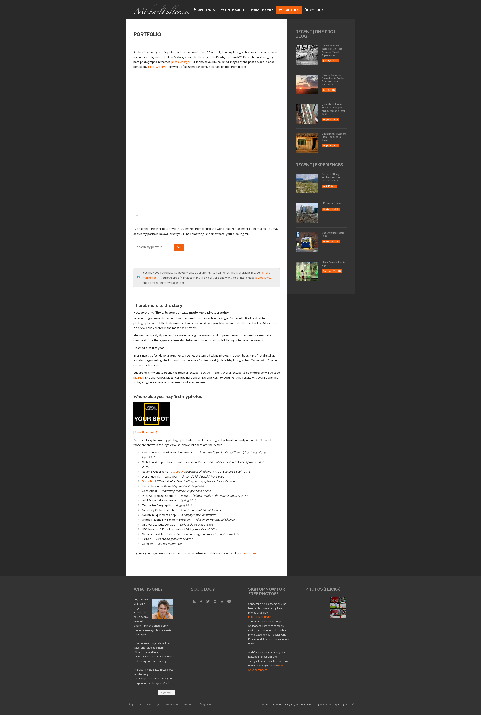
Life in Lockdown (331, 203)
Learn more (166, 692)
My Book (316, 10)
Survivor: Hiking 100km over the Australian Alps (331, 177)
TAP (136, 215)
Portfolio (291, 10)
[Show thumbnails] (145, 432)
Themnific (350, 704)
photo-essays (180, 62)
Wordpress (325, 704)
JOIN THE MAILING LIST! (260, 617)
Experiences (203, 10)
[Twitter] (208, 601)
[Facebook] (201, 601)
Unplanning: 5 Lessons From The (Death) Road (334, 136)
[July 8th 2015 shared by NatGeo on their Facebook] (161, 414)
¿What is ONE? (262, 10)
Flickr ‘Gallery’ (156, 66)
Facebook (177, 471)
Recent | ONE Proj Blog (315, 34)
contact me (250, 553)
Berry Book (149, 481)
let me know (263, 277)
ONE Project (231, 10)
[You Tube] (229, 601)
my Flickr (138, 377)
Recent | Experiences (319, 164)
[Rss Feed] (194, 601)
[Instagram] (222, 601)
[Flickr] (215, 601)
